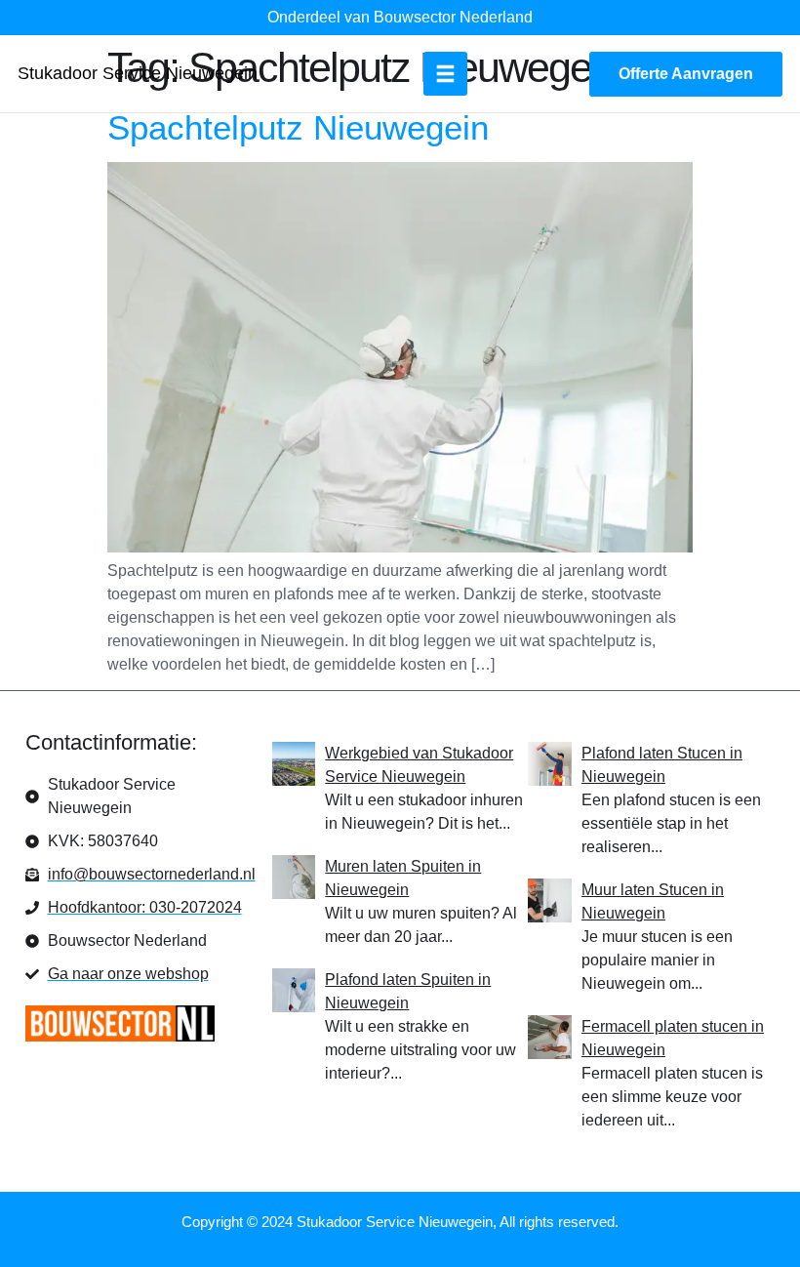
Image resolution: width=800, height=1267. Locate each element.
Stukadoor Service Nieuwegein (138, 73)
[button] (445, 74)
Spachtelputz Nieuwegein (298, 127)
